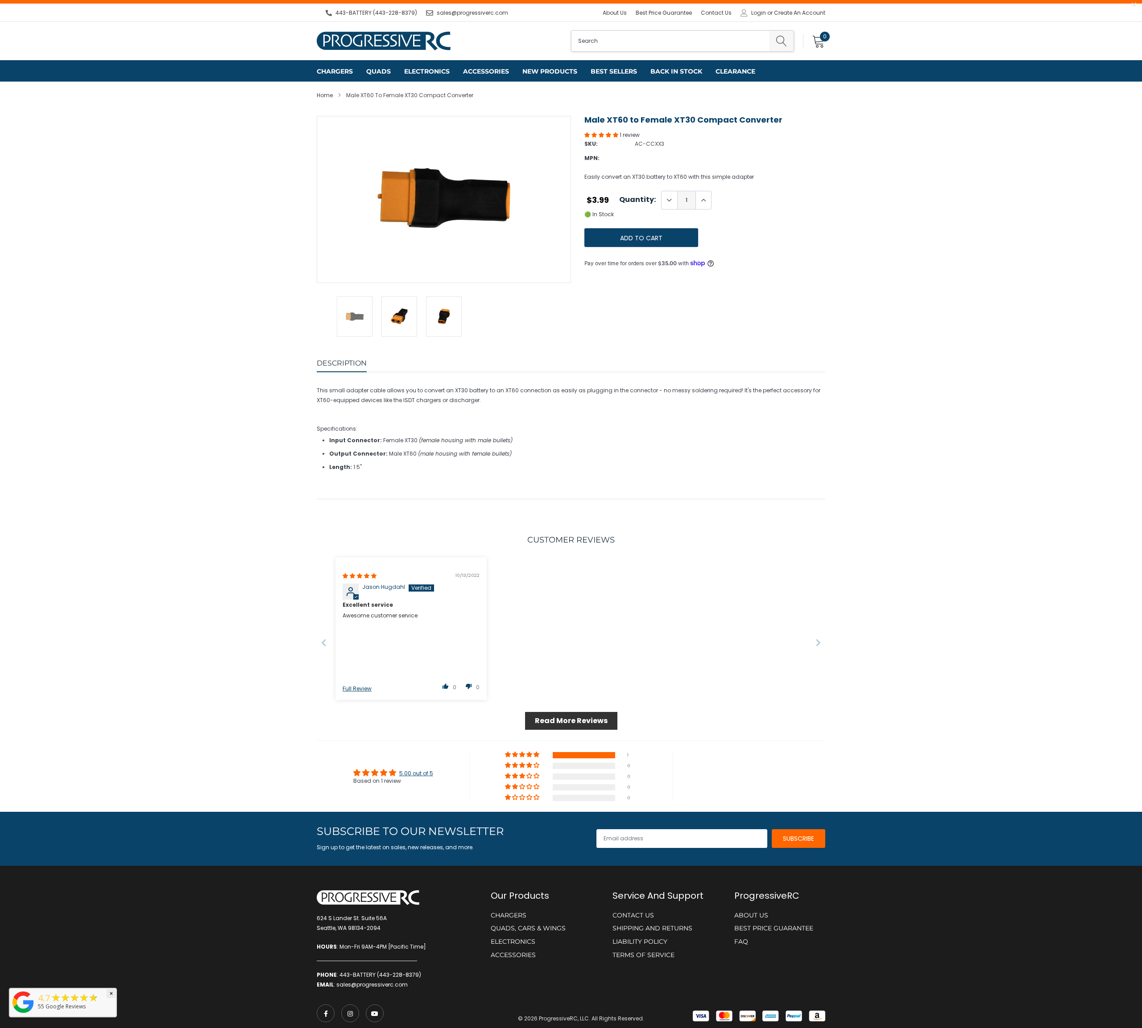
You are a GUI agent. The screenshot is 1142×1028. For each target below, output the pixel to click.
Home (325, 95)
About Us (615, 12)
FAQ (741, 942)
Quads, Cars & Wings (528, 928)
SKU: (591, 144)
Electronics (427, 71)
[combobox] (670, 41)
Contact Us (716, 12)
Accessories (486, 71)
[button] (602, 135)
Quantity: (637, 200)
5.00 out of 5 (416, 773)
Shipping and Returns (652, 928)
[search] (781, 41)
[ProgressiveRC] (23, 1013)
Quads (378, 71)
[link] (326, 1013)
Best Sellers (614, 71)
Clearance (735, 71)
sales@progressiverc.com (472, 12)
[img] (360, 576)
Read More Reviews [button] (571, 720)
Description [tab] (342, 363)
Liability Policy (639, 942)
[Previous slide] (324, 643)
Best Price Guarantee (664, 12)
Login (758, 13)
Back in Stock (676, 71)
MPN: (592, 158)
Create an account (799, 13)
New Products (549, 71)
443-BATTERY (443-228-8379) (376, 12)
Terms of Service (643, 955)
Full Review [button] (357, 688)
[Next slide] (818, 643)
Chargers (335, 71)
